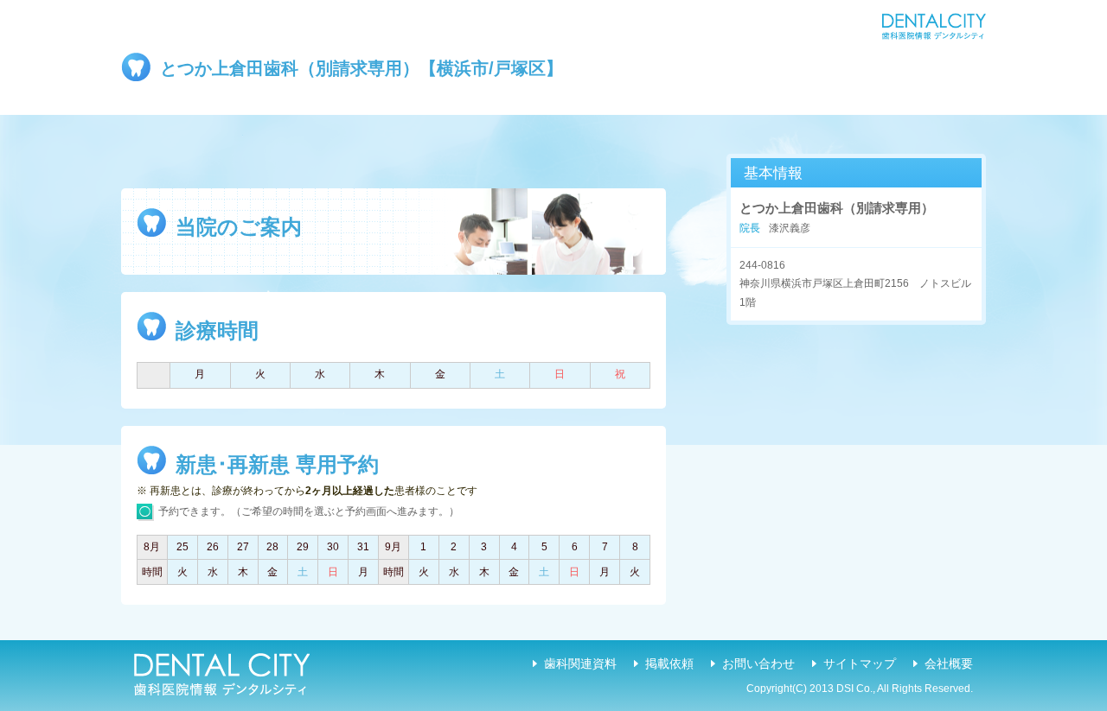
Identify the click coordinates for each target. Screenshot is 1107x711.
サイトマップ (859, 663)
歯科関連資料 (580, 663)
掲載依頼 (669, 663)
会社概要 (949, 663)
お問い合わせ (758, 663)
